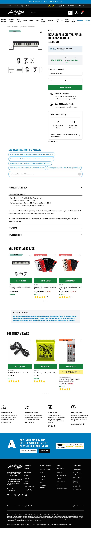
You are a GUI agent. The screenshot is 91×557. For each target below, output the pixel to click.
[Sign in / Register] (76, 12)
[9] (72, 389)
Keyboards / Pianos (70, 316)
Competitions (61, 482)
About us (59, 472)
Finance (42, 476)
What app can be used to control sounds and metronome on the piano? (31, 154)
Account (26, 478)
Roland (20, 316)
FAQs (41, 473)
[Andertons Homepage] (16, 12)
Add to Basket (65, 87)
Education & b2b (29, 487)
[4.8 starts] (39, 381)
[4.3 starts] (64, 297)
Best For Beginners (39, 320)
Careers (59, 478)
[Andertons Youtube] (8, 495)
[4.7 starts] (14, 381)
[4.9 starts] (40, 297)
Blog (41, 482)
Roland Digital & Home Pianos (33, 316)
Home (8, 26)
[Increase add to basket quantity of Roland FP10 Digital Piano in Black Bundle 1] (80, 80)
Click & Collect (77, 478)
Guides (9, 6)
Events (59, 485)
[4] (71, 297)
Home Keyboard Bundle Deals (22, 320)
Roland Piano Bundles (47, 318)
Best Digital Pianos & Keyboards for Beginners (60, 320)
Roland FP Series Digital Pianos (53, 316)
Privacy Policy (28, 490)
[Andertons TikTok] (19, 495)
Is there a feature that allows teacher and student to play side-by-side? (31, 159)
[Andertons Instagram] (15, 495)
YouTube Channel (45, 469)
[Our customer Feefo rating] (70, 446)
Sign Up (44, 451)
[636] (21, 381)
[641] (47, 381)
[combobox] (51, 12)
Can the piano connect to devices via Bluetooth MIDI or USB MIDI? (30, 163)
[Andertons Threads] (22, 495)
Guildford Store (61, 475)
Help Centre (27, 472)
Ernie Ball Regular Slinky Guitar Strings (45, 373)
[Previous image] (11, 47)
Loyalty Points (77, 486)
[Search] (70, 13)
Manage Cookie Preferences (29, 506)
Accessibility (17, 506)
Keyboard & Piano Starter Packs (64, 318)
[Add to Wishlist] (30, 255)
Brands (16, 6)
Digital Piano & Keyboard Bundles (28, 318)
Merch (28, 6)
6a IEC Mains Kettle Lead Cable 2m (18, 373)
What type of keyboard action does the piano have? (64, 168)
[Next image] (40, 47)
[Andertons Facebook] (12, 495)
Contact (81, 5)
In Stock (12, 294)
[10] (47, 297)
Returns (26, 475)
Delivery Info (77, 469)
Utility (15, 318)
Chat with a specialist (79, 506)
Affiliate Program (62, 488)
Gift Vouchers (77, 489)
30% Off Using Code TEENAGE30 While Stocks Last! (71, 372)
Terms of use (10, 506)
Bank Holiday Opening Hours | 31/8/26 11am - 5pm (45, 2)
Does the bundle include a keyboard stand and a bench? (27, 168)
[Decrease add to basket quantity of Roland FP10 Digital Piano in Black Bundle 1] (50, 80)
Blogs (21, 6)
